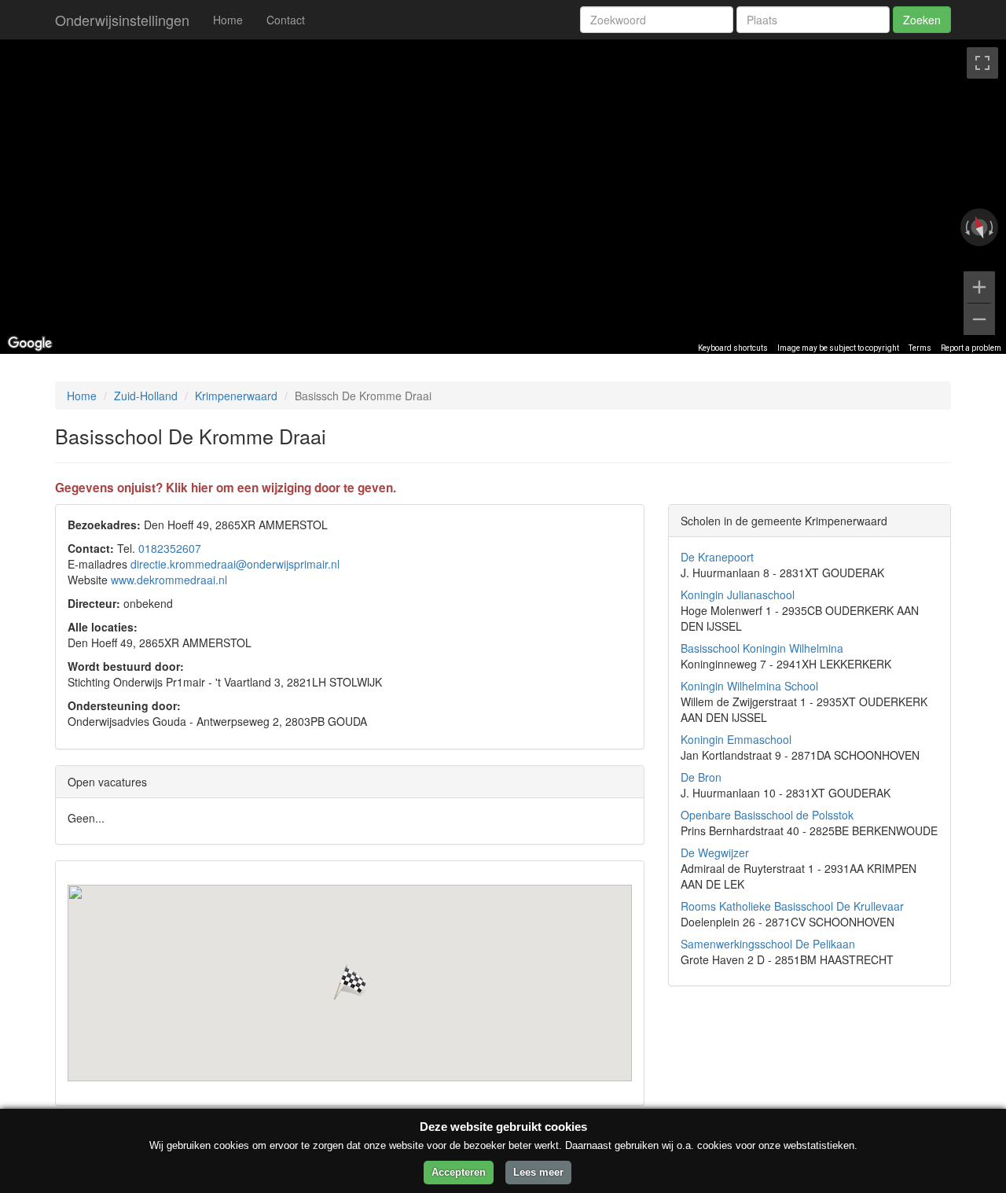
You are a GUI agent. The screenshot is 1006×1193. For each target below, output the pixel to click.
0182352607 (169, 548)
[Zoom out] (979, 319)
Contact (285, 20)
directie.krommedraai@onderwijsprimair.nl (235, 564)
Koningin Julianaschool (738, 594)
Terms (920, 348)
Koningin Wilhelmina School (749, 686)
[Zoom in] (979, 287)
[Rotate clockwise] (992, 227)
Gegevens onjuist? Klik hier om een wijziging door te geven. (225, 487)
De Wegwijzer (715, 852)
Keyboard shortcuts (733, 348)
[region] (503, 196)
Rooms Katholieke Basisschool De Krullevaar (792, 906)
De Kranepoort (717, 557)
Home (228, 20)
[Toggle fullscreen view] (982, 63)
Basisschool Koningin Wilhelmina (762, 648)
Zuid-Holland (146, 395)
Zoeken (922, 20)
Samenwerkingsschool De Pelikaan (768, 944)
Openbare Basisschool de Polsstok (767, 815)
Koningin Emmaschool (736, 739)
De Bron (701, 777)
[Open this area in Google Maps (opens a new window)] (30, 343)
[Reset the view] (979, 227)
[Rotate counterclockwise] (965, 227)
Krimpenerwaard (236, 395)
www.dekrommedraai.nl (169, 579)
